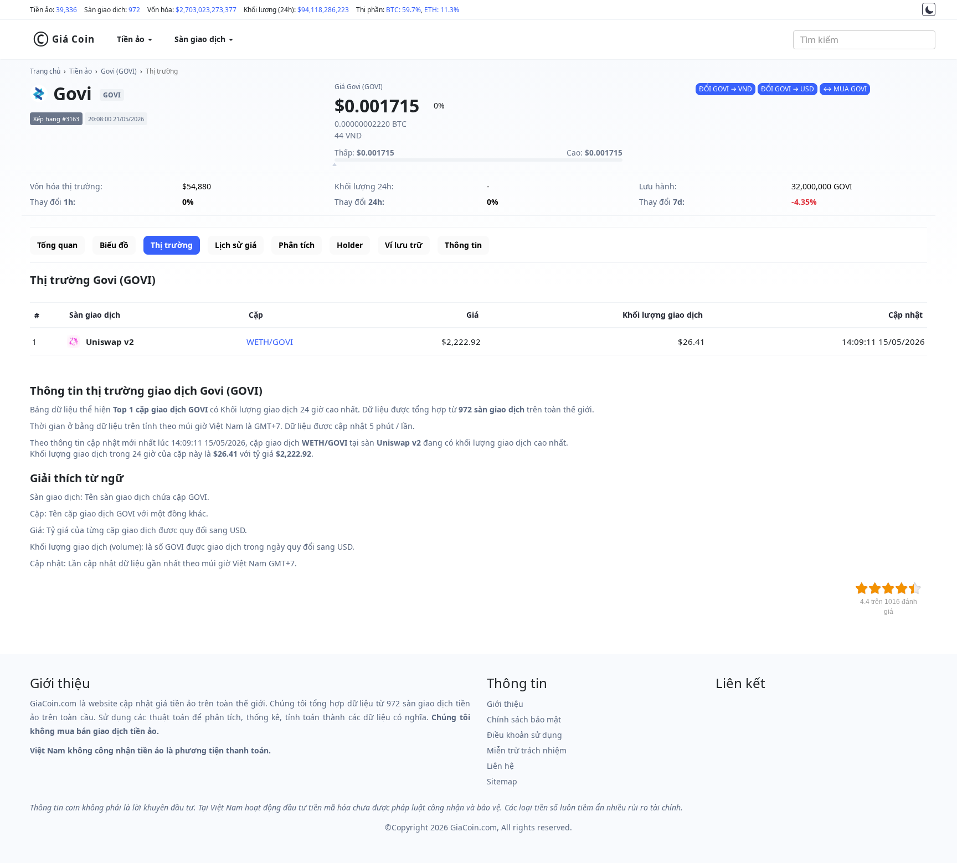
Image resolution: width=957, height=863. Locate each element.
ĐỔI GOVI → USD (787, 89)
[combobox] (864, 39)
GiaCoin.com (473, 827)
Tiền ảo (80, 71)
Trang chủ (45, 71)
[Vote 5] (915, 588)
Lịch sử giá (235, 245)
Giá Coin (64, 39)
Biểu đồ (114, 245)
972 (134, 9)
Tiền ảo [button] (132, 39)
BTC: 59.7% (403, 9)
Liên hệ (500, 766)
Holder (350, 245)
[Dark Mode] (928, 9)
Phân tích (297, 245)
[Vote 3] (888, 588)
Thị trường (162, 71)
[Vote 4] (901, 588)
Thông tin (463, 245)
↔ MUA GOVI (845, 89)
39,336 (66, 9)
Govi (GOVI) (119, 71)
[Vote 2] (875, 588)
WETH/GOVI (269, 341)
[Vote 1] (861, 588)
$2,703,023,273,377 (206, 9)
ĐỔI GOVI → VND (725, 89)
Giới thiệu (505, 704)
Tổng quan (57, 245)
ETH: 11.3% (441, 9)
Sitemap (502, 781)
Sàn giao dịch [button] (201, 39)
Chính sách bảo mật (524, 719)
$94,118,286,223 (323, 9)
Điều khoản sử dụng (524, 735)
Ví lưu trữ (404, 245)
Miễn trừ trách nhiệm (527, 750)
